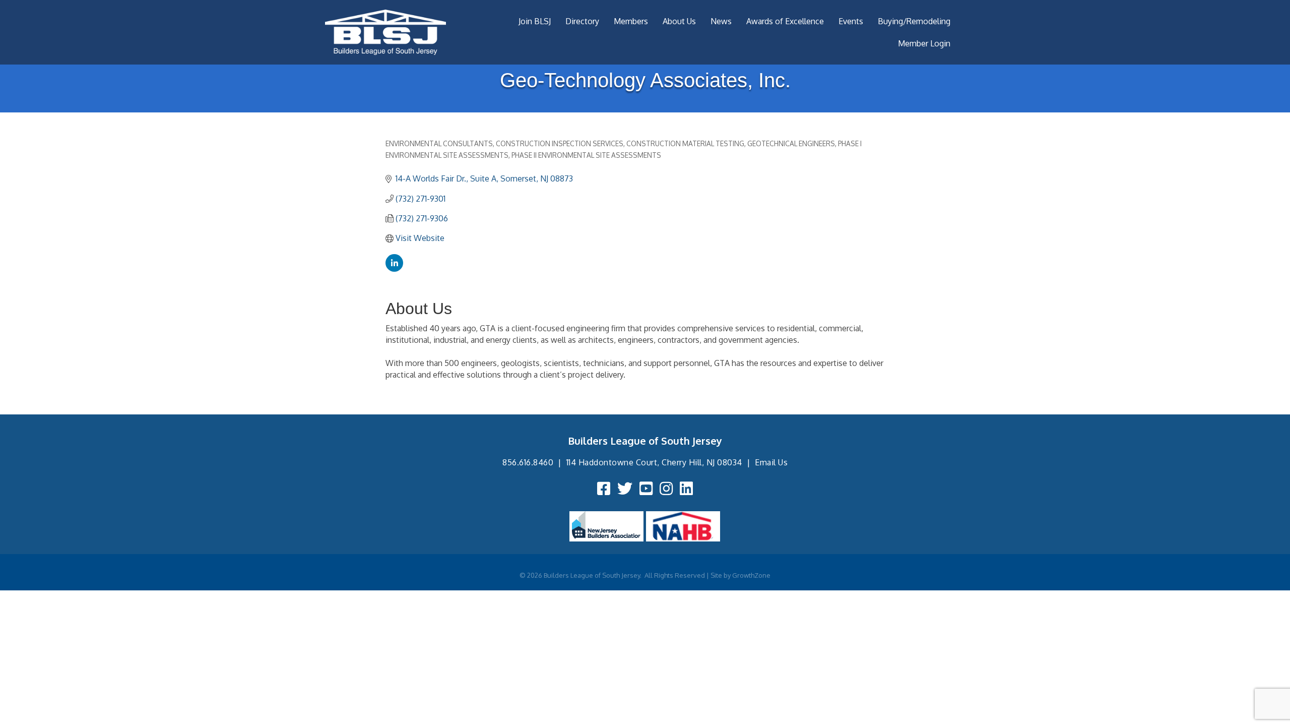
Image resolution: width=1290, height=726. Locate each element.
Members (631, 21)
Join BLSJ (535, 21)
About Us (679, 21)
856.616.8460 (527, 462)
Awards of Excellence (785, 21)
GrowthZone (751, 575)
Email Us (771, 462)
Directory (582, 21)
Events (850, 21)
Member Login (924, 43)
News (721, 21)
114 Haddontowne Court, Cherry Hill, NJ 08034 (654, 462)
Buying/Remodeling (914, 21)
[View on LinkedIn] (394, 269)
